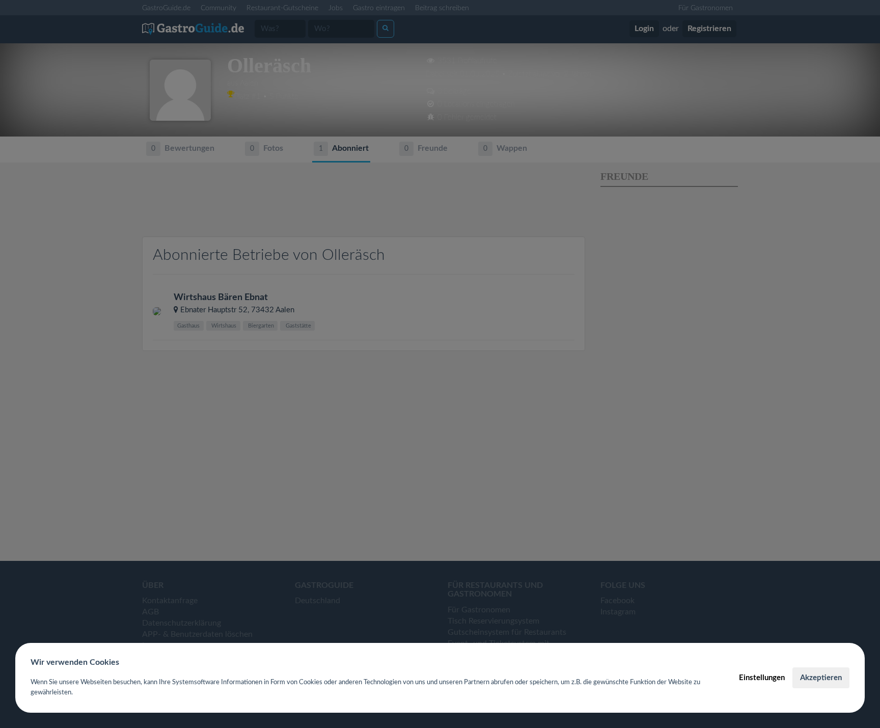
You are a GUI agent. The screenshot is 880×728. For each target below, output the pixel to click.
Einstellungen (762, 678)
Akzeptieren (821, 678)
